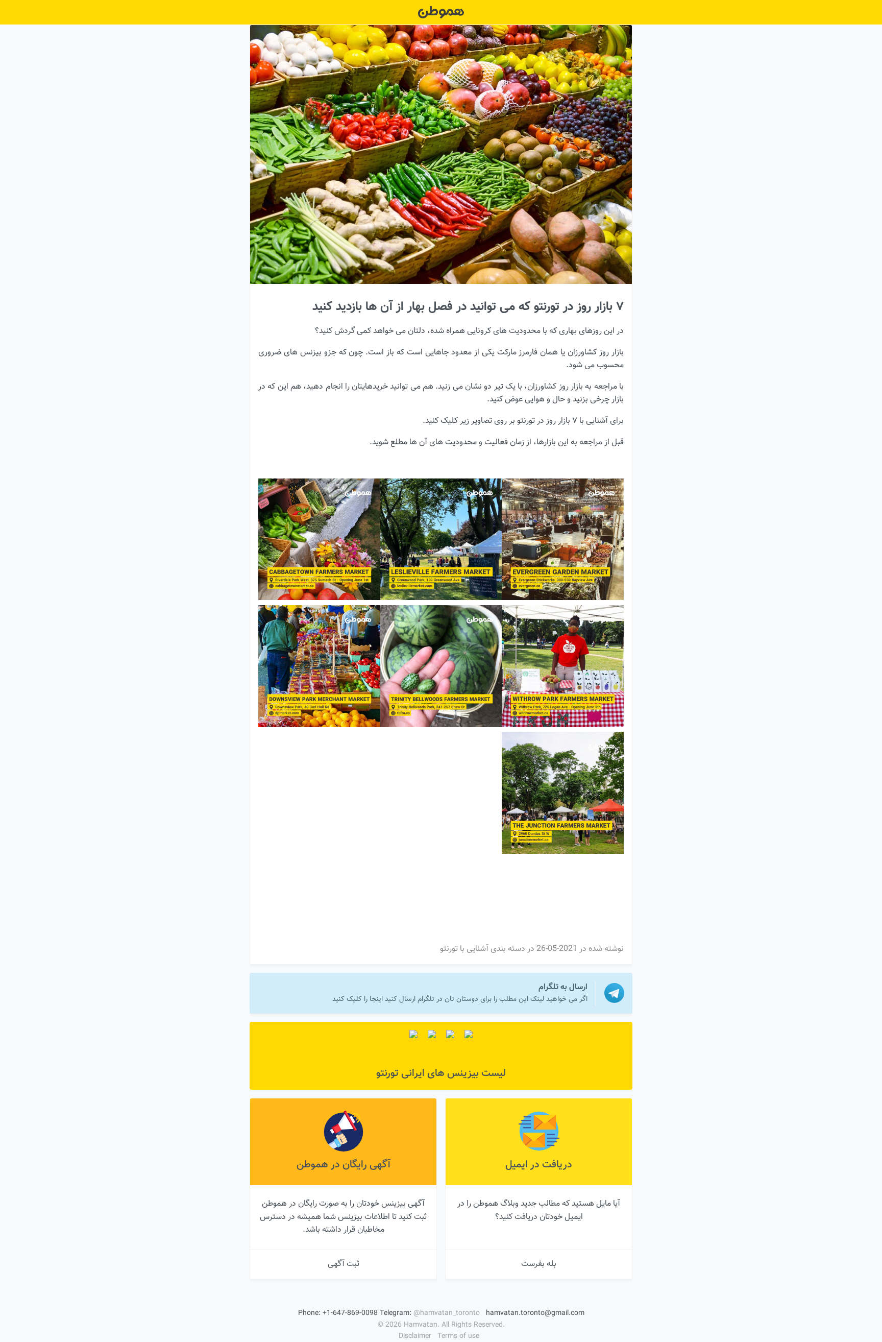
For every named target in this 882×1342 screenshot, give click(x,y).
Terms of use (458, 1336)
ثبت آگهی (343, 1264)
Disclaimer (415, 1336)
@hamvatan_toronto (446, 1313)
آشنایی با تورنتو (464, 949)
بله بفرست (538, 1264)
